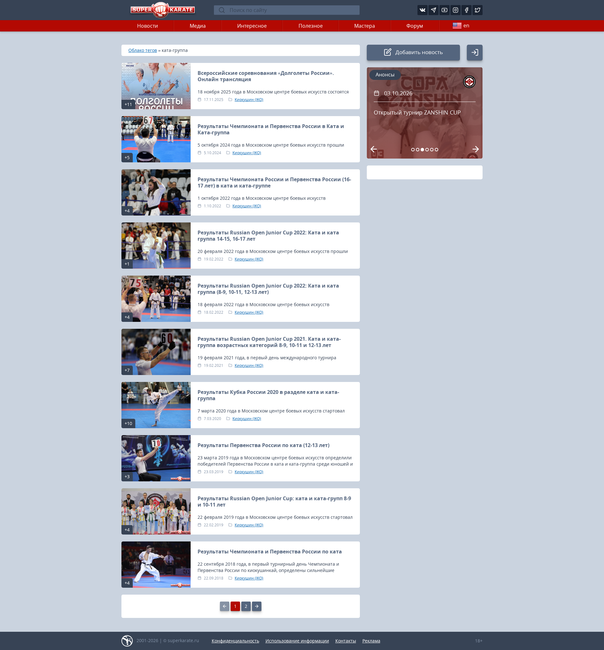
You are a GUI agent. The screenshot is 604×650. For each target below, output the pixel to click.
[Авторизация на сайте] (475, 52)
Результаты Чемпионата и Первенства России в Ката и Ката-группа (271, 129)
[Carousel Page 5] (431, 149)
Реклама (371, 641)
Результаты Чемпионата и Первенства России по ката (270, 551)
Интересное (252, 25)
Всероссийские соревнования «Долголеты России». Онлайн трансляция (266, 76)
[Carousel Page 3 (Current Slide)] (422, 149)
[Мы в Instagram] (455, 10)
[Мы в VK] (422, 10)
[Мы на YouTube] (444, 10)
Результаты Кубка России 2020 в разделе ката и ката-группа (268, 395)
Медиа (198, 25)
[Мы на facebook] (466, 10)
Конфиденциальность (235, 641)
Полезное (311, 25)
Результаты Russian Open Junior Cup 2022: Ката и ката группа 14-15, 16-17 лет (268, 235)
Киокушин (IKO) (249, 99)
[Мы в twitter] (478, 10)
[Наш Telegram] (433, 10)
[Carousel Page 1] (413, 149)
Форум (414, 25)
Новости (147, 25)
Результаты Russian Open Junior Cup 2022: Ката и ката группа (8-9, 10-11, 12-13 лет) (268, 288)
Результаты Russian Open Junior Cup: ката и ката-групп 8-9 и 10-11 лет (274, 501)
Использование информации (297, 641)
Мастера (364, 25)
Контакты (345, 641)
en (466, 25)
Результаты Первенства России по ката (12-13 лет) (263, 445)
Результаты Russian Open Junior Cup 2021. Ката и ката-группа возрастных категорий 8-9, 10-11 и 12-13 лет (269, 342)
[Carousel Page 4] (427, 149)
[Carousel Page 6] (436, 149)
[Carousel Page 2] (417, 149)
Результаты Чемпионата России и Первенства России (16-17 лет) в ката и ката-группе (274, 182)
